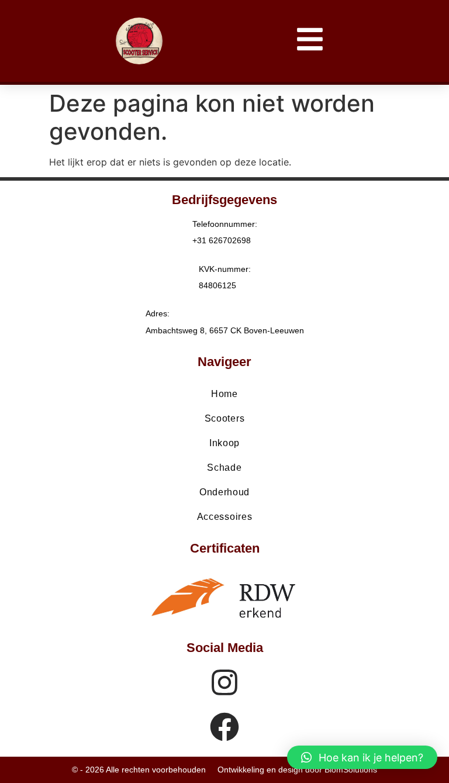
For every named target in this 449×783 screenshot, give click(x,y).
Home (224, 394)
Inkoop (224, 443)
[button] (362, 757)
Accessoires (225, 517)
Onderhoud (224, 492)
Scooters (225, 418)
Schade (224, 467)
